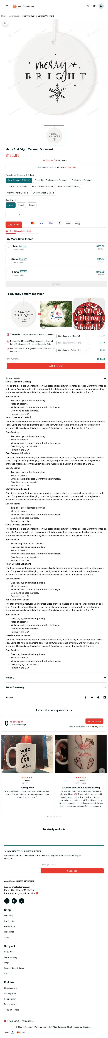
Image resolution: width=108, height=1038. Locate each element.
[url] (21, 887)
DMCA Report (30, 1021)
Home (3, 16)
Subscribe (72, 870)
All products (14, 16)
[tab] (47, 816)
